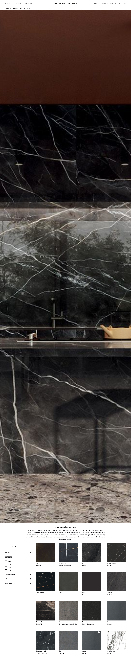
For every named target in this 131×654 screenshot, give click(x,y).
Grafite (84, 651)
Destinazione (10, 583)
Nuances (109, 624)
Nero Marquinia (111, 563)
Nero (29, 8)
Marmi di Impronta (88, 624)
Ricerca (113, 3)
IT (119, 3)
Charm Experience (42, 653)
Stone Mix (39, 624)
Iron (37, 563)
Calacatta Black (41, 651)
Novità (96, 3)
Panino (124, 3)
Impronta (19, 3)
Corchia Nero (111, 651)
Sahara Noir (40, 592)
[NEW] (91, 640)
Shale (84, 565)
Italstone (28, 3)
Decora (84, 653)
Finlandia (110, 592)
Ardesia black (40, 622)
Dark (83, 563)
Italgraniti (9, 3)
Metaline (39, 565)
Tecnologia (10, 574)
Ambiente (9, 579)
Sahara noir (63, 563)
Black (84, 592)
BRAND (8, 552)
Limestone (62, 653)
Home (8, 8)
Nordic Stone (111, 595)
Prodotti (104, 3)
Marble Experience (65, 565)
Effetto (8, 557)
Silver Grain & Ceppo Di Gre (68, 624)
